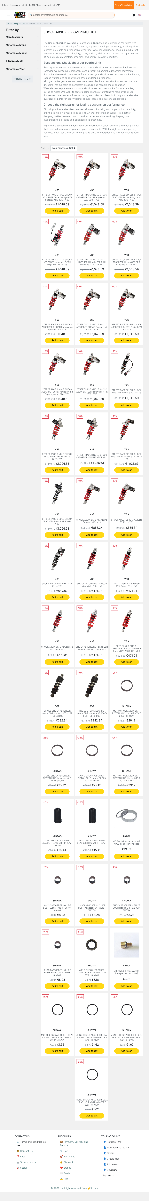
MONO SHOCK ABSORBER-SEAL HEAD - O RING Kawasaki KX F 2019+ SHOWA (92, 1037)
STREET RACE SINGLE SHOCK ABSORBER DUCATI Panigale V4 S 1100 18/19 (91, 327)
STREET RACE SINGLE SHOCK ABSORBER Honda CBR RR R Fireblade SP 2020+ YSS (92, 262)
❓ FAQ (21, 1156)
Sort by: (45, 148)
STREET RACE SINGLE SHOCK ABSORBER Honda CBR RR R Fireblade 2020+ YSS (126, 262)
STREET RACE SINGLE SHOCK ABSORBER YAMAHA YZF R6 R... (91, 456)
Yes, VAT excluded (123, 5)
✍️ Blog (64, 1178)
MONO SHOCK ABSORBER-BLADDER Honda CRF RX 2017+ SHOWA (57, 843)
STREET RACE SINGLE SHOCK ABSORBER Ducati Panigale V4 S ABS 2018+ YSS (92, 197)
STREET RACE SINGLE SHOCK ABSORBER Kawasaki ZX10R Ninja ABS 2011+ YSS (57, 262)
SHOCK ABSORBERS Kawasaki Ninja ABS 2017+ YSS (92, 584)
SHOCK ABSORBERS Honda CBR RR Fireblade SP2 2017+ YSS (92, 648)
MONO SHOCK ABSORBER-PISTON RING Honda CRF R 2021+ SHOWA (126, 778)
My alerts (108, 1175)
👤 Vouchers (110, 1169)
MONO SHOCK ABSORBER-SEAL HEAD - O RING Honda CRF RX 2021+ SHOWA (127, 1037)
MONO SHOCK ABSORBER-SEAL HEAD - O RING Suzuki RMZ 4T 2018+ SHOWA (57, 1037)
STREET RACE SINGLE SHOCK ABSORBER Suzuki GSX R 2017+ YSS (126, 456)
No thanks (140, 5)
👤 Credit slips (111, 1158)
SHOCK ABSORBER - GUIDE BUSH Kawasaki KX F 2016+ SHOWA (91, 908)
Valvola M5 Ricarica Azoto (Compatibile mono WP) (126, 972)
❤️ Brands (65, 1167)
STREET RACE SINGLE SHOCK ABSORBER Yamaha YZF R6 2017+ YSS (57, 456)
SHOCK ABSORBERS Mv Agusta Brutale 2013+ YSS (91, 521)
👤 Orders (108, 1153)
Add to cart (57, 211)
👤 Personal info (112, 1141)
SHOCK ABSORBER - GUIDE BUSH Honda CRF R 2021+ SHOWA (57, 972)
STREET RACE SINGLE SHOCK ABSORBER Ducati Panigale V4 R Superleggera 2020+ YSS (57, 392)
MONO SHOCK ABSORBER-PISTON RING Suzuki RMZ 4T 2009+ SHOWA (126, 713)
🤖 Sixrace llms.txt (27, 1162)
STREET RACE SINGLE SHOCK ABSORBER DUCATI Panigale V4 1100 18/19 (126, 327)
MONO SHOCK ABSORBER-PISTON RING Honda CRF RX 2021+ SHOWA (92, 778)
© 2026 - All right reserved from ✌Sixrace (74, 1188)
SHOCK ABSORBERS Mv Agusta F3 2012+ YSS (126, 521)
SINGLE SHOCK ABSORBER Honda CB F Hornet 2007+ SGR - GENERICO (57, 713)
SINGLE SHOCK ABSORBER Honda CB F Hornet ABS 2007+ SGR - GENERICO (92, 713)
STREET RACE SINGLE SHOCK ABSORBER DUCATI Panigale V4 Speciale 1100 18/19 (57, 327)
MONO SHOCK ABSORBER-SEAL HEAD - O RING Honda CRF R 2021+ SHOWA (92, 1102)
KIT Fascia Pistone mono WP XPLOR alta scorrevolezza (126, 842)
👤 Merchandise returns (116, 1147)
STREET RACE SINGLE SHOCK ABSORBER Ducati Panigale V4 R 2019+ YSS (92, 392)
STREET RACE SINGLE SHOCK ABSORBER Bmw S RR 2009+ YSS (57, 521)
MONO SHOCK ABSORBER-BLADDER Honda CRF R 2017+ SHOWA (92, 843)
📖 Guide (65, 1173)
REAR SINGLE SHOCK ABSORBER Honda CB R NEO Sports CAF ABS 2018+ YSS (126, 648)
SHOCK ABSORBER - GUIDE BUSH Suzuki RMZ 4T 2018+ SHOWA (57, 908)
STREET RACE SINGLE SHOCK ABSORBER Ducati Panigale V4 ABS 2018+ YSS (126, 197)
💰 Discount (66, 1162)
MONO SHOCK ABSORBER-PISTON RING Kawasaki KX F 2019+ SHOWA (57, 778)
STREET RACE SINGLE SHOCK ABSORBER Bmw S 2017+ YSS (126, 391)
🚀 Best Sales (67, 1156)
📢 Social (22, 1167)
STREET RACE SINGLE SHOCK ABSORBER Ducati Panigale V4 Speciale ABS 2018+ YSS (57, 197)
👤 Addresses (110, 1164)
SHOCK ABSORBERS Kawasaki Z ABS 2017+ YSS (57, 648)
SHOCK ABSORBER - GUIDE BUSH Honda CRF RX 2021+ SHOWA (126, 908)
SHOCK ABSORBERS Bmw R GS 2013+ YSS (57, 584)
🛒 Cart (64, 1150)
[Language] (139, 15)
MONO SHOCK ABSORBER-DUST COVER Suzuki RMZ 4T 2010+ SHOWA (92, 972)
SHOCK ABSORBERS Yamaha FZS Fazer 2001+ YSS (126, 584)
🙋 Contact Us (25, 1150)
